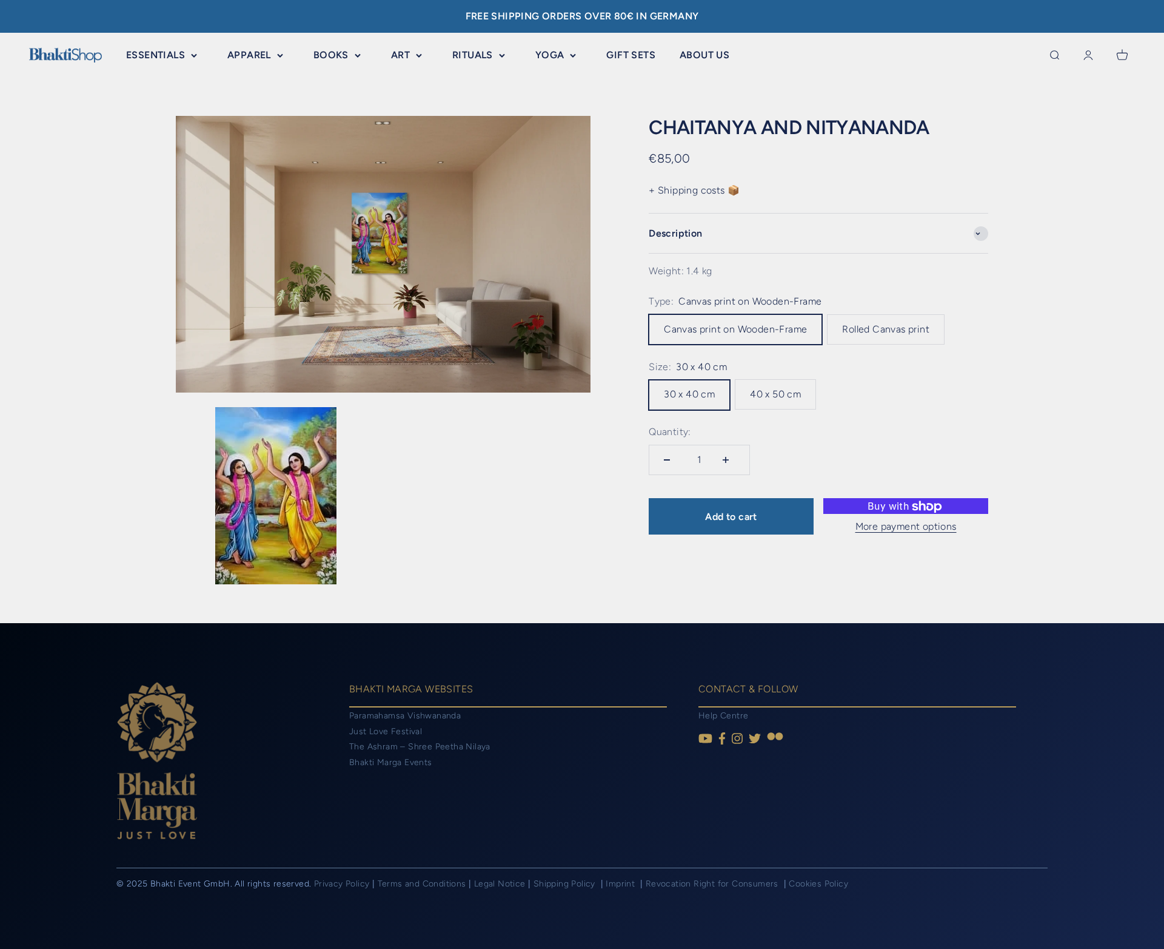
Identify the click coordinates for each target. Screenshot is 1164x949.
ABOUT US (704, 55)
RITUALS (472, 55)
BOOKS (331, 55)
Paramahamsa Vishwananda (405, 716)
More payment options (906, 526)
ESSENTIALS (155, 55)
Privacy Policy (342, 884)
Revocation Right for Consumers (713, 884)
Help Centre (723, 716)
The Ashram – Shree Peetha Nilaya (419, 746)
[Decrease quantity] (670, 459)
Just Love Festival (385, 731)
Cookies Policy (818, 884)
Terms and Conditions (422, 884)
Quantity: (670, 432)
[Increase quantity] (728, 459)
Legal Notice (501, 884)
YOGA (549, 55)
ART (400, 55)
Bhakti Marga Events (390, 762)
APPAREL (249, 55)
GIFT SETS (630, 55)
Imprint (621, 884)
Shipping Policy (566, 884)
